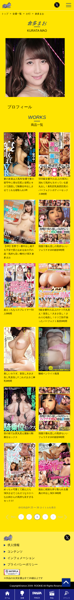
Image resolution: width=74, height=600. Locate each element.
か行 (28, 13)
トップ (5, 13)
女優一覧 (17, 13)
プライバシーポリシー (22, 564)
